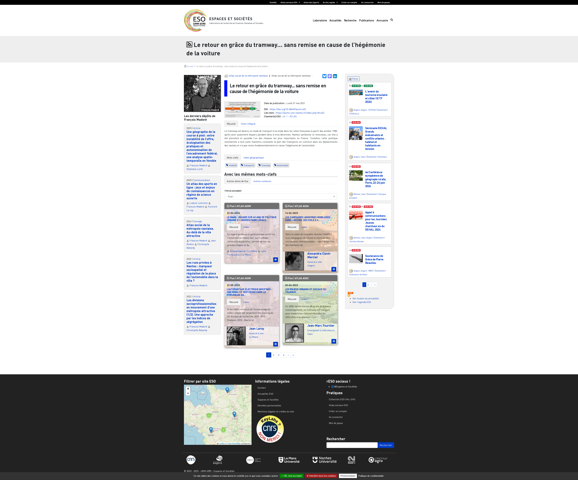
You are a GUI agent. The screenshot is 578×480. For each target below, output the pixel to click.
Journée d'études (356, 241)
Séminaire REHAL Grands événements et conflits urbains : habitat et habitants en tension (376, 138)
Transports (249, 165)
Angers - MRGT (367, 271)
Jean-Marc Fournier (320, 325)
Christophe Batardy (196, 330)
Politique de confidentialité (371, 476)
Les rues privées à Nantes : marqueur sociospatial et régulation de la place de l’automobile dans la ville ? (202, 271)
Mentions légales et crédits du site (276, 411)
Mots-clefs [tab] (232, 157)
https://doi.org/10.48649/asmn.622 (288, 109)
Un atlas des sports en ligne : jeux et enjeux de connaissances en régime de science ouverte (201, 191)
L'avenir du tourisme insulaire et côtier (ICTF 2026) (376, 96)
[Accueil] (196, 20)
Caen (310, 333)
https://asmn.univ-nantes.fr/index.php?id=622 (300, 112)
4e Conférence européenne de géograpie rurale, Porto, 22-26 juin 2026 (375, 179)
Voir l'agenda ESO (362, 302)
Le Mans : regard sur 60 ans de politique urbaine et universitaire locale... (252, 218)
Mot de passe (384, 2)
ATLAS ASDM (244, 206)
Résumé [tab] (231, 123)
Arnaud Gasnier (237, 251)
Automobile (282, 165)
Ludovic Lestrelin (199, 202)
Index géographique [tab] (253, 157)
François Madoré (198, 165)
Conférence (354, 113)
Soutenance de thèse (358, 274)
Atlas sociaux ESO (288, 3)
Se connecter (367, 2)
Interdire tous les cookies (322, 476)
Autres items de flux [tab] (237, 181)
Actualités (335, 20)
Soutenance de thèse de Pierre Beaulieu (374, 259)
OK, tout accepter (292, 476)
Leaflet (222, 443)
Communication (201, 180)
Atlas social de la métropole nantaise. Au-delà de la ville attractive (200, 230)
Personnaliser (347, 476)
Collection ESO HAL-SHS (342, 399)
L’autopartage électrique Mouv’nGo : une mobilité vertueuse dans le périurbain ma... (249, 292)
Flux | (233, 206)
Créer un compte (349, 2)
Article (196, 128)
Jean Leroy (256, 328)
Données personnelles (269, 405)
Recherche (350, 20)
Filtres (354, 78)
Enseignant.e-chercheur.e (321, 330)
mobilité (233, 165)
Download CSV (350, 293)
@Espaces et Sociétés (345, 386)
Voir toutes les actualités (366, 298)
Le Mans (252, 251)
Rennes (357, 194)
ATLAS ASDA (302, 206)
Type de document (233, 191)
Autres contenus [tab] (262, 181)
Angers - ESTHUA (368, 110)
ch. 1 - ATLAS (290, 116)
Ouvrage (197, 221)
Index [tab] (246, 226)
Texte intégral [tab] (248, 123)
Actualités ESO (265, 393)
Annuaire (382, 20)
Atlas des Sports (311, 2)
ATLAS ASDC (302, 278)
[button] (356, 92)
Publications (366, 20)
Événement (382, 110)
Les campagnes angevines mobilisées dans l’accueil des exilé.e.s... (307, 218)
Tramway (265, 165)
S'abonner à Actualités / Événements (349, 295)
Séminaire (382, 157)
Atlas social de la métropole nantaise (249, 75)
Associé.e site (314, 261)
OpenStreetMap (234, 443)
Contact (262, 387)
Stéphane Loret (194, 168)
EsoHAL (273, 2)
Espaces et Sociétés (231, 19)
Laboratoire (320, 20)
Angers (311, 265)
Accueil (190, 66)
